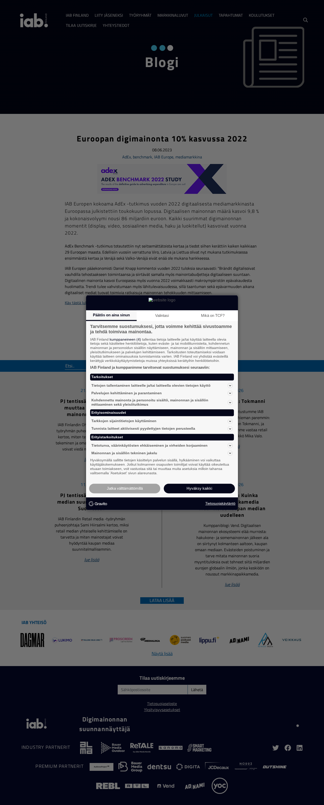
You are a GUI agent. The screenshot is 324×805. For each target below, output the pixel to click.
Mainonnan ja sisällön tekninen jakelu (124, 453)
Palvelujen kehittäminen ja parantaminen (126, 393)
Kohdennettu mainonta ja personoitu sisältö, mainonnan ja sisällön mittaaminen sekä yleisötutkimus (149, 402)
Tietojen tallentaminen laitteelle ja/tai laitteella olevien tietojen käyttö (151, 385)
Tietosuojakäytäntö (220, 504)
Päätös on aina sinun (111, 315)
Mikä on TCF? (213, 315)
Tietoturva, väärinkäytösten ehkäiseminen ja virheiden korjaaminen (149, 445)
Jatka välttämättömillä (125, 488)
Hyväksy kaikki (199, 488)
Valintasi (162, 315)
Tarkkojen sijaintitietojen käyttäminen (123, 421)
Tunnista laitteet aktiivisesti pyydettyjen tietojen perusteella (143, 429)
